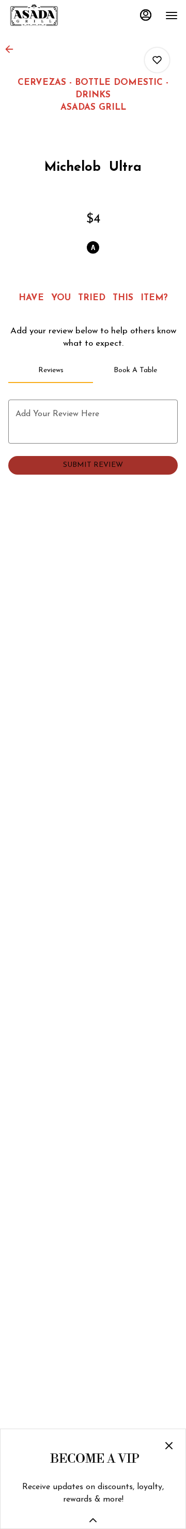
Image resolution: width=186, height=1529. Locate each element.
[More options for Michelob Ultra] (157, 60)
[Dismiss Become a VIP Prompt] (169, 1445)
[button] (12, 49)
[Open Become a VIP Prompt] (93, 1520)
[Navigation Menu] (171, 15)
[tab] (50, 370)
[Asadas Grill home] (54, 15)
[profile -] (146, 15)
